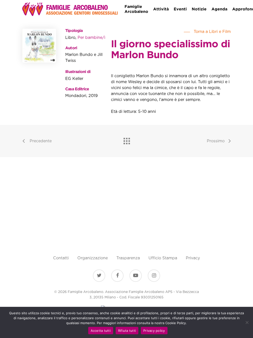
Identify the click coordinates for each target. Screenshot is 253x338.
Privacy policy (154, 331)
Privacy (193, 258)
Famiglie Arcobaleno (136, 9)
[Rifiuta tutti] (246, 322)
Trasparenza (128, 258)
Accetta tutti (101, 331)
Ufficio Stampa (162, 258)
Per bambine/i (91, 38)
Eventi (180, 9)
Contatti (61, 258)
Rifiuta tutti (127, 331)
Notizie (199, 9)
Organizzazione (92, 258)
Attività (161, 9)
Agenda (219, 9)
